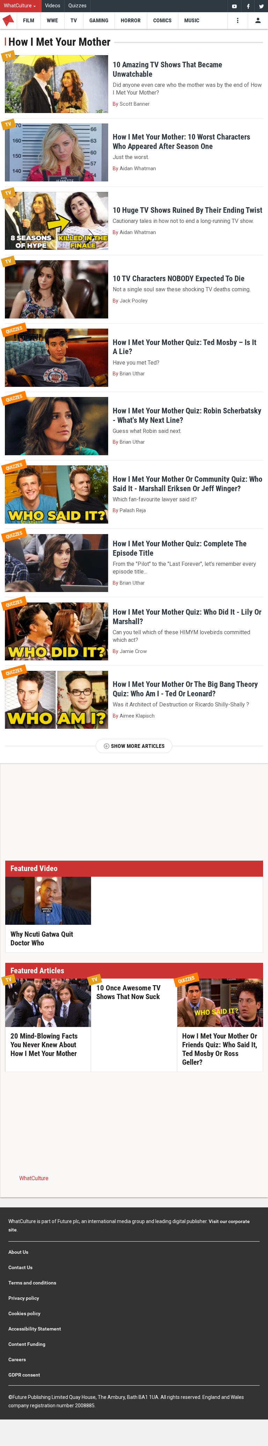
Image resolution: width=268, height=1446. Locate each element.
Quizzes (77, 6)
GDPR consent (24, 1375)
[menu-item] (28, 20)
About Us (18, 1252)
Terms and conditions (32, 1283)
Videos (52, 6)
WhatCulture (34, 1178)
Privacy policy (23, 1298)
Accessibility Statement (34, 1329)
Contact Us (20, 1267)
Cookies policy (24, 1313)
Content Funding (26, 1344)
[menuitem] (21, 6)
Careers (17, 1359)
